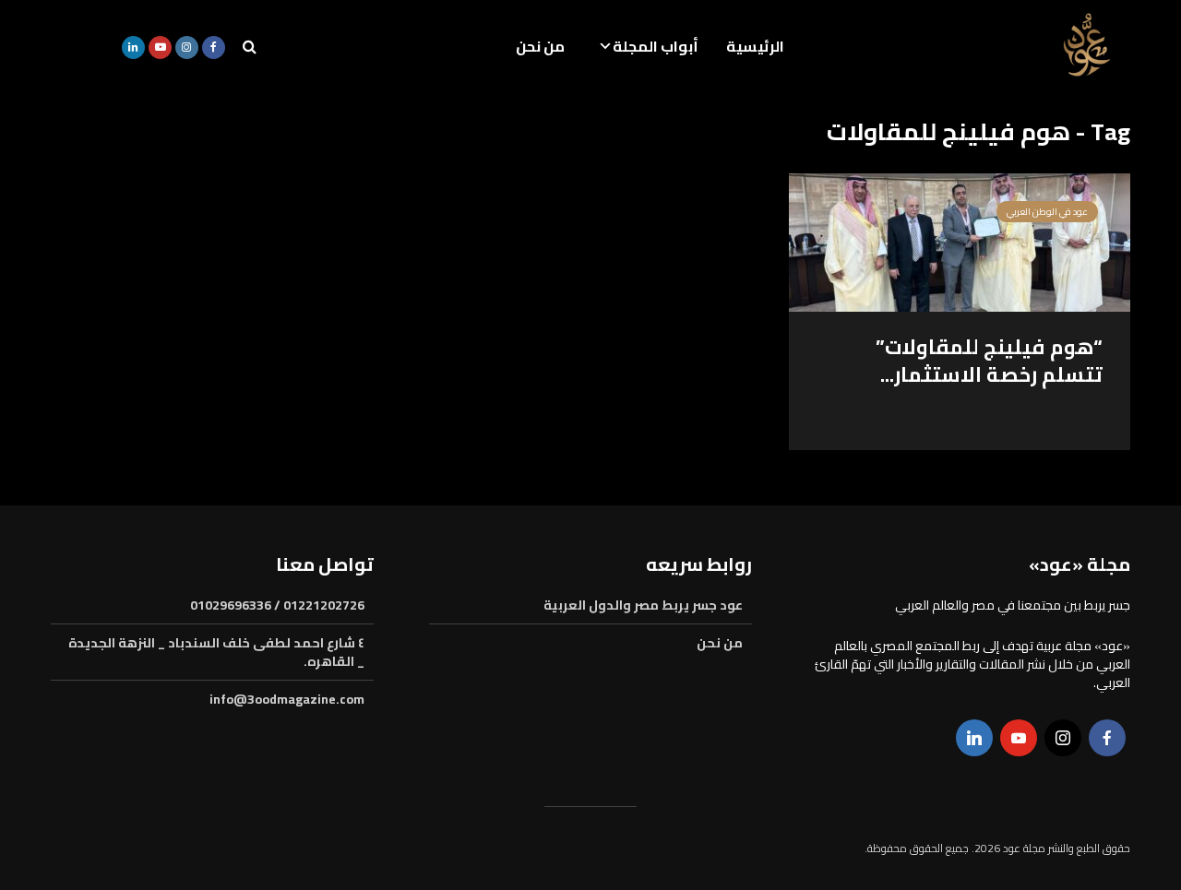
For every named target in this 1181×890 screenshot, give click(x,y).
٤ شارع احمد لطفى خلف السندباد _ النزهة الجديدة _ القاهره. (216, 652)
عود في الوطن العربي (1047, 211)
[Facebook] (1107, 737)
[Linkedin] (974, 737)
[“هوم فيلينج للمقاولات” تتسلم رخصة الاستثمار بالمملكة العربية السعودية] (959, 241)
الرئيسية (755, 46)
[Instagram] (1062, 737)
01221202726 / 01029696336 (277, 606)
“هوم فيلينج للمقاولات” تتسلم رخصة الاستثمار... (989, 360)
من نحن (540, 46)
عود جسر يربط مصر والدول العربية (643, 606)
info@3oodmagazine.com (286, 699)
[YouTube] (1018, 737)
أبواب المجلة (655, 46)
